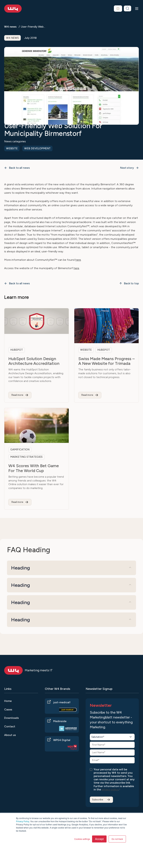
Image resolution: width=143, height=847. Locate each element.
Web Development (37, 148)
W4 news (10, 26)
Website (12, 148)
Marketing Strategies (26, 456)
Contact (9, 726)
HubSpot (16, 349)
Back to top (131, 283)
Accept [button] (99, 839)
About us (10, 735)
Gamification (19, 449)
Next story (127, 167)
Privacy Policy (22, 821)
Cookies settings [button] (82, 838)
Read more (17, 394)
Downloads (11, 718)
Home (8, 701)
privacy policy (110, 789)
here (78, 259)
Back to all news (19, 167)
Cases (8, 709)
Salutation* (97, 736)
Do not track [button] (117, 838)
